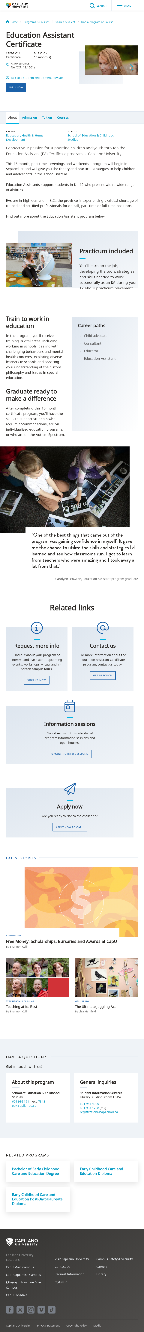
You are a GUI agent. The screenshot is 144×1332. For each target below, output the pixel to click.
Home (14, 22)
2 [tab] (109, 67)
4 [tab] (121, 67)
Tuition (47, 117)
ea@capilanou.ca (24, 1105)
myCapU (61, 1282)
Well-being (82, 1001)
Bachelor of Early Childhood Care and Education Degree (35, 1171)
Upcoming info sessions (69, 754)
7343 (41, 1101)
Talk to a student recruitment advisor (36, 78)
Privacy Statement (48, 1325)
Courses (63, 117)
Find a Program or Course (97, 22)
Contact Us (62, 1267)
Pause (130, 68)
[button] (8, 64)
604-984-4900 (89, 1104)
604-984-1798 (89, 1108)
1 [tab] (103, 67)
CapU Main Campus (20, 1267)
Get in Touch (102, 675)
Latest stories (21, 858)
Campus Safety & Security (114, 1259)
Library (101, 1274)
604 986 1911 (21, 1101)
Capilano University (23, 5)
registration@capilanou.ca (99, 1112)
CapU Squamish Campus (23, 1275)
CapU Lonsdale (16, 1295)
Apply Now (16, 87)
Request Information (69, 1274)
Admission (29, 117)
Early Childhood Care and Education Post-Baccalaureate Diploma (37, 1199)
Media (97, 1325)
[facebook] (10, 1310)
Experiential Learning (20, 1001)
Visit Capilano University (72, 1259)
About (12, 117)
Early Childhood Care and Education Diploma (101, 1171)
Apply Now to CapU (70, 827)
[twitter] (20, 1310)
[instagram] (30, 1310)
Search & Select (65, 22)
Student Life (13, 935)
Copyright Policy (76, 1325)
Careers (101, 1267)
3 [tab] (115, 67)
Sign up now (36, 680)
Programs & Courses (37, 22)
